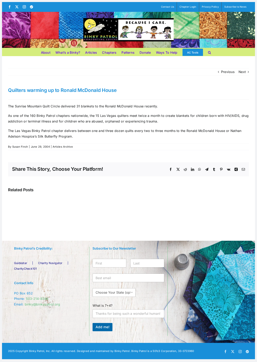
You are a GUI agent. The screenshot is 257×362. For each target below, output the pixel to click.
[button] (209, 52)
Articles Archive (63, 146)
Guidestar (20, 263)
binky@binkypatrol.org (42, 304)
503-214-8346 (37, 299)
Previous (228, 72)
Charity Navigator (50, 263)
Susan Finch (20, 146)
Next (242, 72)
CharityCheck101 (25, 268)
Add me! (102, 327)
